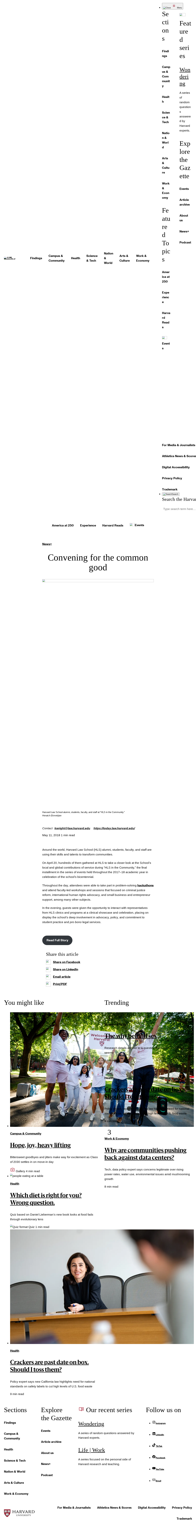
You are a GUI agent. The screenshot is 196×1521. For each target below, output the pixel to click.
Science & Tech (115, 1024)
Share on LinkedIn (65, 969)
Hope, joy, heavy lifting (40, 1146)
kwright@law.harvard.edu (72, 828)
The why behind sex (130, 1036)
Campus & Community (25, 1133)
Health (14, 1183)
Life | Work (91, 1450)
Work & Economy (116, 1138)
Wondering (184, 77)
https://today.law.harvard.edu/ (114, 828)
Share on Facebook (66, 962)
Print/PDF (60, 984)
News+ (47, 544)
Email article (61, 976)
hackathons (145, 885)
